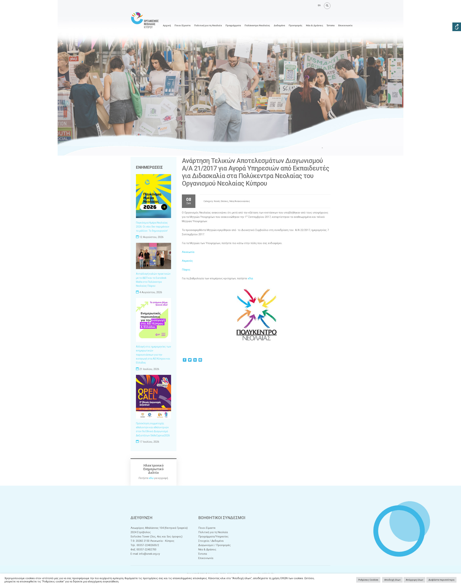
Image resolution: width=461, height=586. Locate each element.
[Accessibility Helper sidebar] (456, 26)
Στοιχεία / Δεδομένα (210, 540)
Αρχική (167, 25)
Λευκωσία (188, 252)
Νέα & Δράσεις (314, 25)
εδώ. (251, 278)
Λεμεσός (187, 260)
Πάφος (186, 269)
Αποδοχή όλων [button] (392, 579)
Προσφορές (295, 25)
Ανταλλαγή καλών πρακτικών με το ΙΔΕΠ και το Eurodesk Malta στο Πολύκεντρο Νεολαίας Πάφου (153, 279)
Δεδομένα (279, 25)
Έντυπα (331, 25)
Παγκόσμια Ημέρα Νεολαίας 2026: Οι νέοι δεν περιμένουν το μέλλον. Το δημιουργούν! (152, 226)
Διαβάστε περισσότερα (441, 579)
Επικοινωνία (345, 25)
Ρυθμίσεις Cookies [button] (368, 579)
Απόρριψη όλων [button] (414, 579)
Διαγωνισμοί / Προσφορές (214, 545)
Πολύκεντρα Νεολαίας (257, 25)
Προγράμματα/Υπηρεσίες (213, 536)
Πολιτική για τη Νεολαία (208, 25)
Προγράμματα (233, 25)
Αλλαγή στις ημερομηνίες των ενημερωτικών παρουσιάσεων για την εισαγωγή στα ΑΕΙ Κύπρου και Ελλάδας (153, 354)
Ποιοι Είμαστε (182, 25)
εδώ (151, 478)
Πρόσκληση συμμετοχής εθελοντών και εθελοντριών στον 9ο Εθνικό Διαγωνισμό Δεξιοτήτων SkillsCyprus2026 (153, 429)
